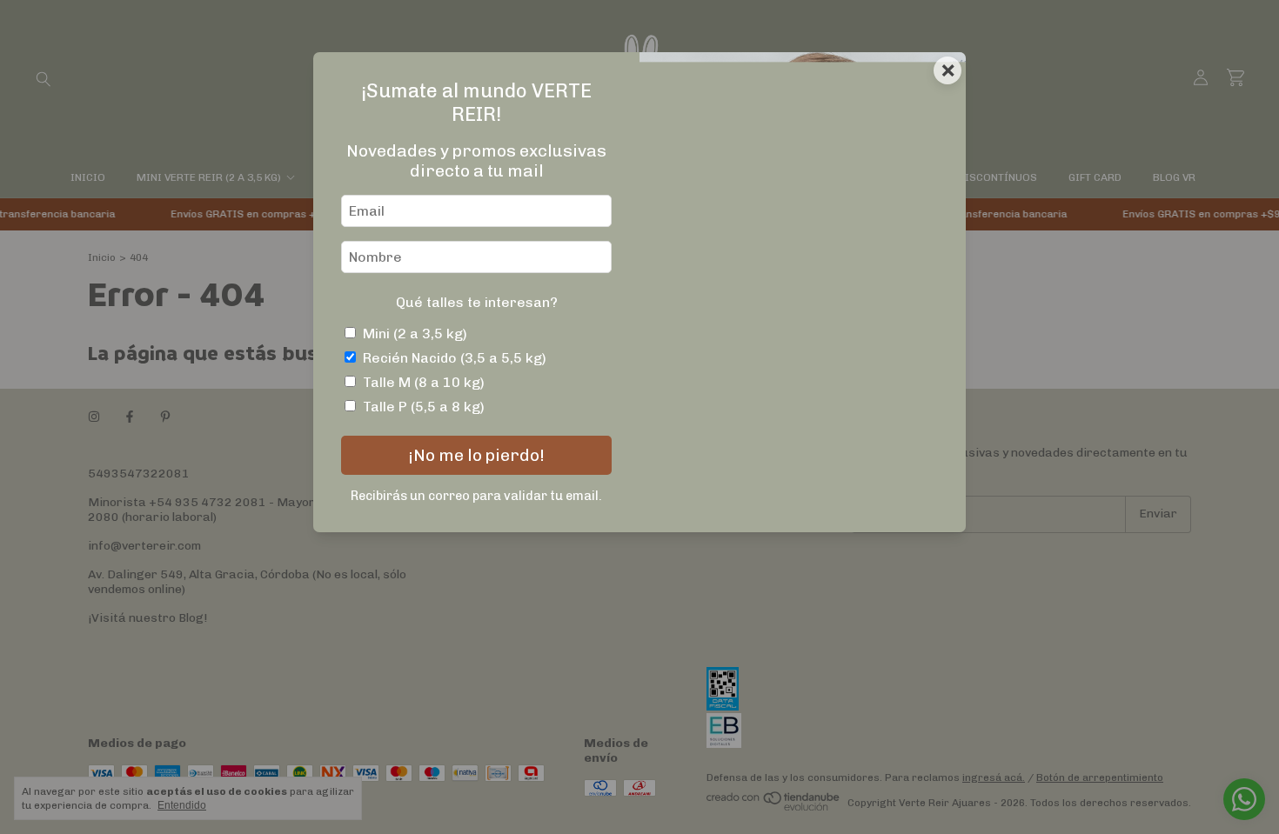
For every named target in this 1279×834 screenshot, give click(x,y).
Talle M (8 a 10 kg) (424, 382)
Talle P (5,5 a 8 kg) (424, 406)
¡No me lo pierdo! (476, 455)
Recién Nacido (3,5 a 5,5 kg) (454, 358)
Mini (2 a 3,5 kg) (415, 333)
